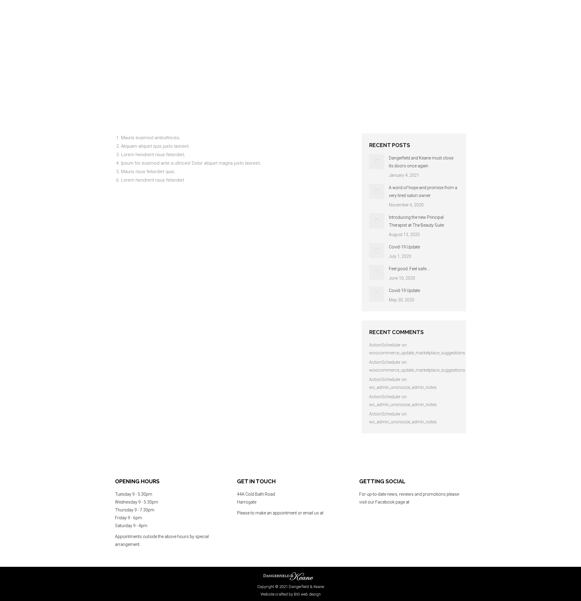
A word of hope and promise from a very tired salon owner (423, 191)
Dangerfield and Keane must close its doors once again (421, 162)
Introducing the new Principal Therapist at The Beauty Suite (416, 221)
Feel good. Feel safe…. (409, 268)
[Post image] (376, 161)
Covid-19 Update (404, 247)
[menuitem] (431, 30)
